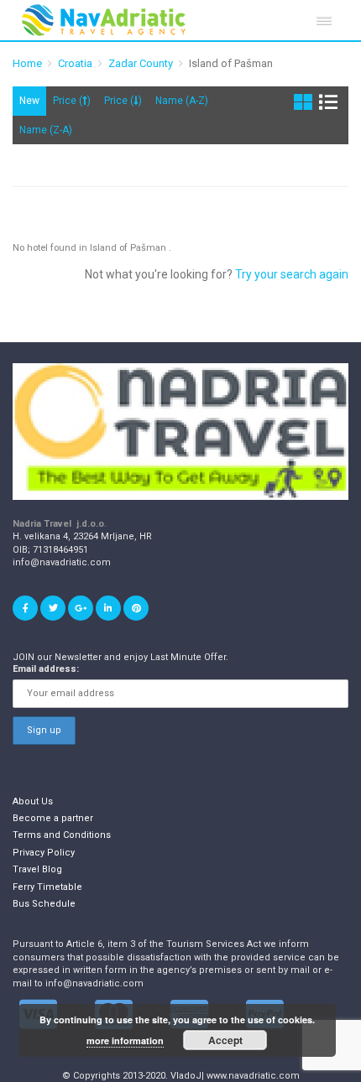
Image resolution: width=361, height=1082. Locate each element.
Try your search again (291, 274)
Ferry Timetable (47, 887)
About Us (33, 801)
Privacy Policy (44, 852)
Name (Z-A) (45, 130)
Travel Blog (37, 869)
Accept (225, 1040)
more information (125, 1040)
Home (27, 63)
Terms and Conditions (62, 835)
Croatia (75, 63)
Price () (72, 101)
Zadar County (140, 63)
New (29, 101)
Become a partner (53, 818)
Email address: (46, 668)
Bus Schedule (44, 903)
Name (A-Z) (181, 101)
